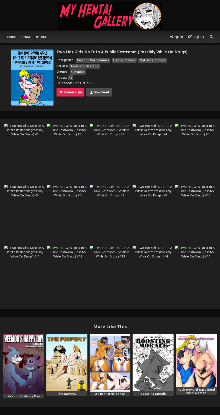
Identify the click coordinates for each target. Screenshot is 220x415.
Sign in (178, 37)
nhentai (41, 37)
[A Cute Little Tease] (110, 363)
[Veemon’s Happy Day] (23, 364)
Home (11, 37)
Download (101, 92)
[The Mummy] (66, 362)
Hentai (26, 37)
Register (198, 37)
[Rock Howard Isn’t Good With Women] (196, 360)
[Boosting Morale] (153, 362)
